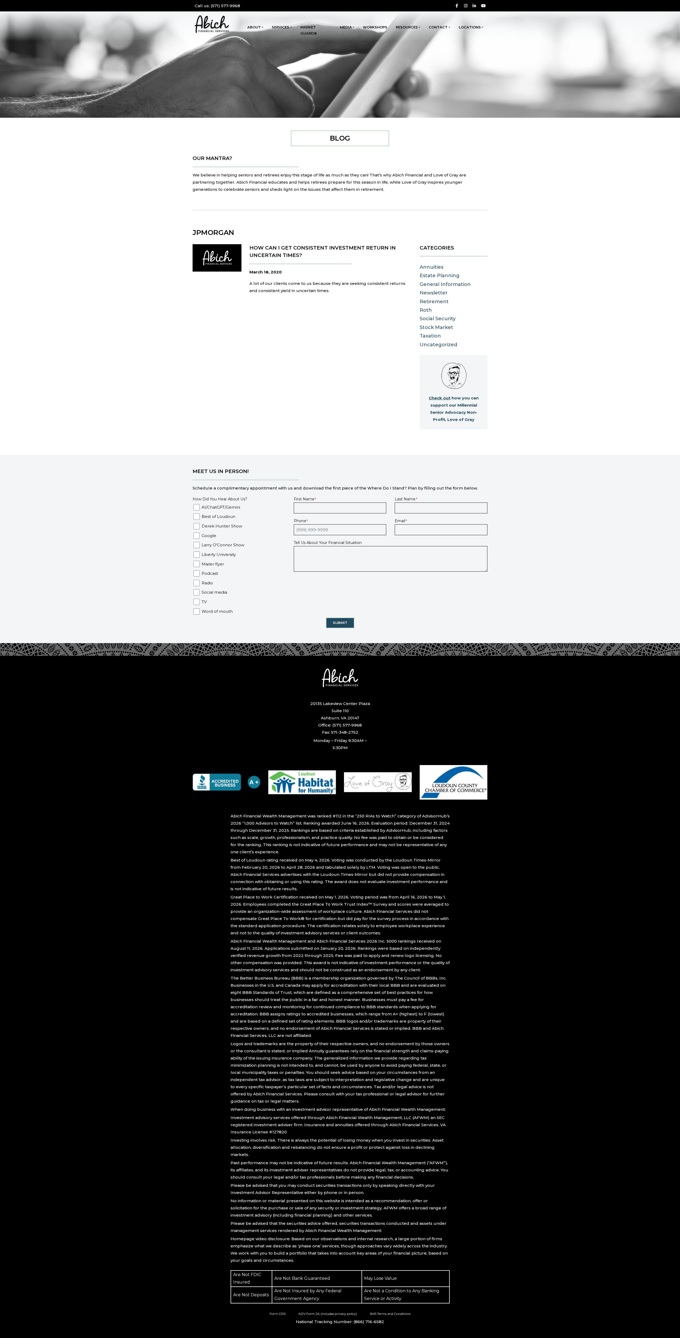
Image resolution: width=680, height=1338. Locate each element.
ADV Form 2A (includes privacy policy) (327, 1314)
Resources (407, 27)
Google (209, 535)
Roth (426, 310)
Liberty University (219, 554)
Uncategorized (438, 345)
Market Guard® (308, 30)
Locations (470, 27)
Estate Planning (440, 275)
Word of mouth (217, 611)
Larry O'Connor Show (223, 544)
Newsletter (434, 293)
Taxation (430, 336)
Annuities (431, 267)
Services (280, 27)
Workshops (375, 27)
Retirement (434, 302)
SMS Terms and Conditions (390, 1314)
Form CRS (278, 1314)
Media (346, 27)
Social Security (438, 319)
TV (204, 601)
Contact (438, 27)
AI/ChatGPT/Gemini (221, 507)
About (254, 27)
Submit (340, 623)
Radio (207, 582)
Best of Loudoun (218, 516)
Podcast (210, 573)
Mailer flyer (213, 564)
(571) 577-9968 (217, 5)
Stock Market (436, 327)
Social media (214, 592)
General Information (445, 284)
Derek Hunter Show (222, 526)
